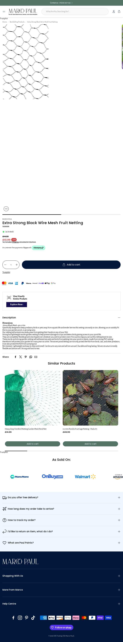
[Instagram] (20, 618)
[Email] (35, 357)
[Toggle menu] (3, 11)
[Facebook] (15, 357)
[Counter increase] (16, 264)
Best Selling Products (17, 22)
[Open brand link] (42, 476)
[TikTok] (33, 618)
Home (4, 22)
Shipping (15, 242)
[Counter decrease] (5, 264)
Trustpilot (4, 19)
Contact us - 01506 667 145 (60, 3)
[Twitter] (20, 357)
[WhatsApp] (30, 357)
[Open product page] (32, 398)
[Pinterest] (25, 357)
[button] (61, 317)
